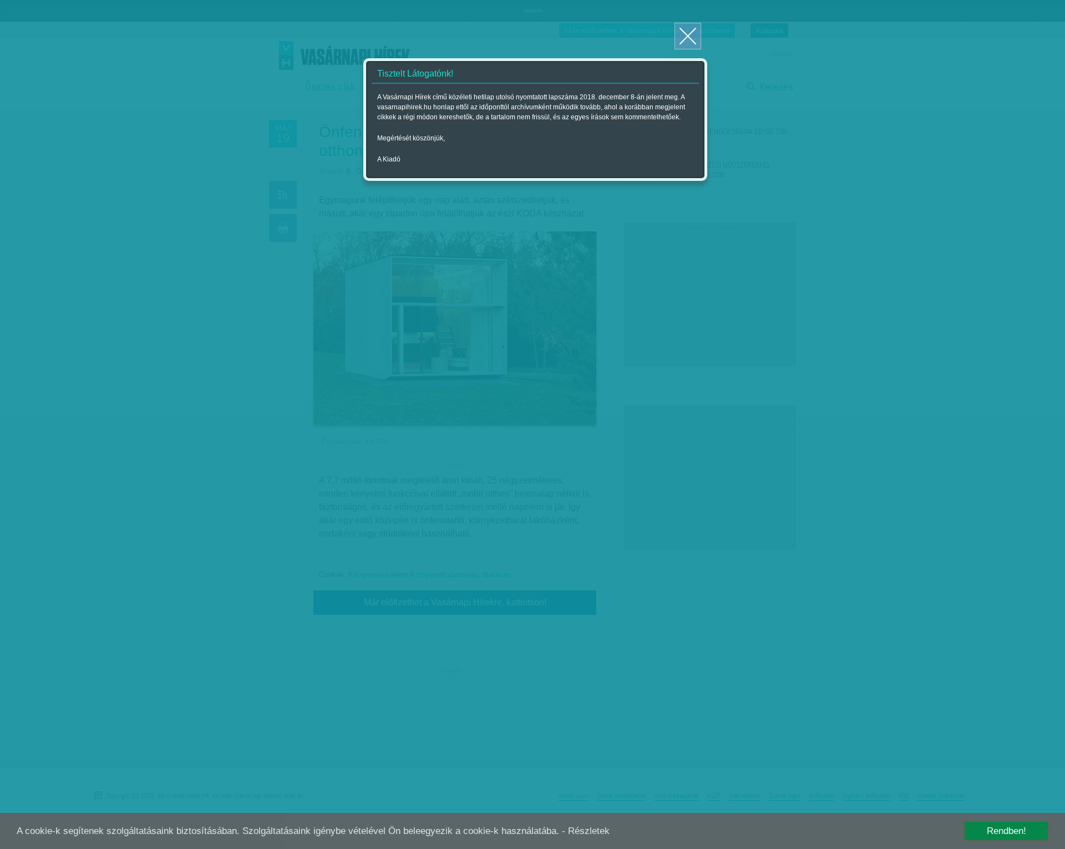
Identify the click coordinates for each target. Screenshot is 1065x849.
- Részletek (586, 831)
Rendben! (1006, 831)
